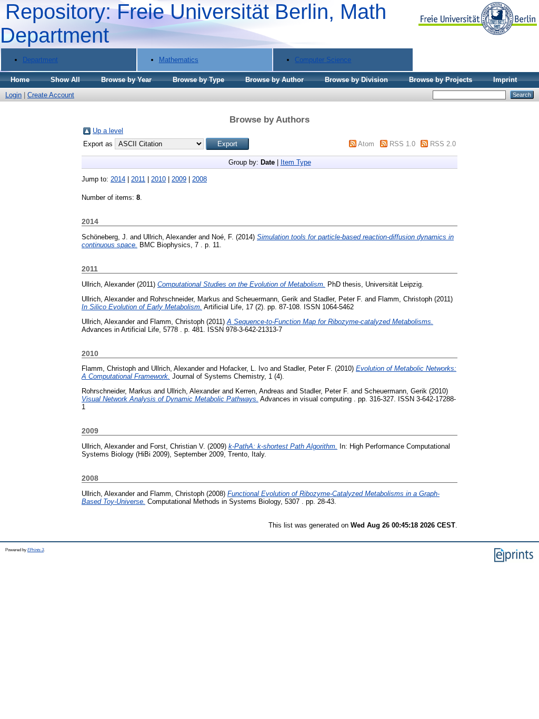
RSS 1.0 (402, 144)
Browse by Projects (440, 80)
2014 (118, 179)
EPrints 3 (35, 550)
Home (20, 80)
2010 (158, 179)
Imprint (505, 80)
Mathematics (178, 60)
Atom (366, 144)
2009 (179, 179)
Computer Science (323, 60)
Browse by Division (356, 80)
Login (13, 95)
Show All (65, 80)
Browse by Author (274, 80)
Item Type (296, 162)
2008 (199, 179)
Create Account (50, 95)
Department (40, 60)
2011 (138, 179)
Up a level (108, 131)
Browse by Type (198, 80)
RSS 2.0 (443, 144)
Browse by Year (126, 80)
